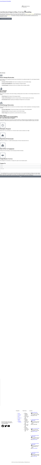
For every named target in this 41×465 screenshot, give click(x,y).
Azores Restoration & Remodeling (5, 1)
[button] (25, 11)
